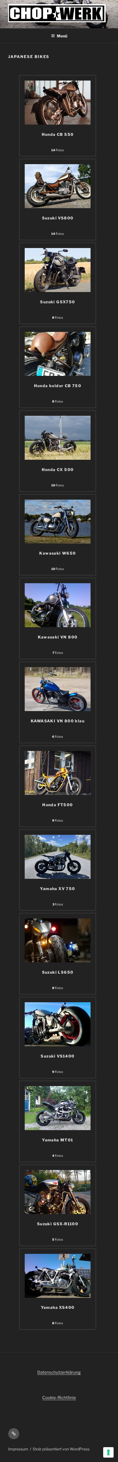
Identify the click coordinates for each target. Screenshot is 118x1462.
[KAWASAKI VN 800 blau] (58, 709)
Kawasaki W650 (57, 553)
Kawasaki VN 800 (58, 637)
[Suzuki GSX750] (58, 290)
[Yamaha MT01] (58, 1128)
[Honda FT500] (58, 793)
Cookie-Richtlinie (59, 1397)
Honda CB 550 (58, 134)
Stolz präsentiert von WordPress (61, 1449)
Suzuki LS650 (58, 972)
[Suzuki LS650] (58, 961)
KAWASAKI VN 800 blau (58, 720)
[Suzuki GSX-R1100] (58, 1212)
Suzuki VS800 (58, 218)
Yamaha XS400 (58, 1307)
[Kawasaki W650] (58, 542)
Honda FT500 (57, 804)
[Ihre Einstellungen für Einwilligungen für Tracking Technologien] (108, 1452)
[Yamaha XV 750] (58, 877)
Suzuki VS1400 (57, 1056)
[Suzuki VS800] (58, 206)
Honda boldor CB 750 (58, 385)
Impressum (18, 1449)
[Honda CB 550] (58, 123)
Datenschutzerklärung (59, 1372)
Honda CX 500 (58, 469)
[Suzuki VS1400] (58, 1044)
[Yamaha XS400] (58, 1296)
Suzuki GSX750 (57, 301)
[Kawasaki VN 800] (58, 625)
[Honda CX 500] (58, 458)
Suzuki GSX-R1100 (57, 1223)
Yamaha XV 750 (57, 888)
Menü (62, 36)
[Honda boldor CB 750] (58, 374)
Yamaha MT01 (57, 1140)
